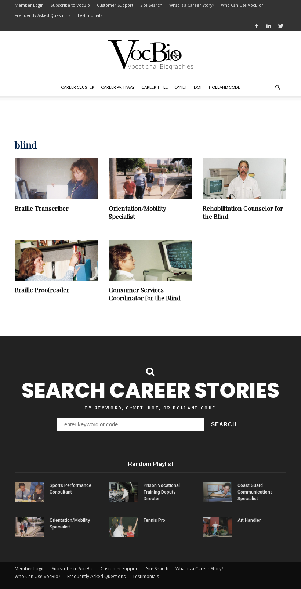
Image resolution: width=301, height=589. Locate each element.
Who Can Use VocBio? (242, 5)
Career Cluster (77, 87)
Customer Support (115, 5)
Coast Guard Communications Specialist (255, 492)
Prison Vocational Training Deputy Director (162, 492)
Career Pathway (118, 87)
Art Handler (249, 520)
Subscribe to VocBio (70, 5)
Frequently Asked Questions (42, 15)
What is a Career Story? (191, 5)
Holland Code (224, 87)
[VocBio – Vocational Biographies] (150, 55)
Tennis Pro (154, 520)
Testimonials (89, 15)
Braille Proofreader (42, 290)
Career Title (154, 87)
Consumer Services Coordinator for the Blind (145, 294)
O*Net (180, 87)
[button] (277, 87)
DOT (198, 87)
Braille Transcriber (42, 208)
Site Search (151, 5)
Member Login (29, 5)
